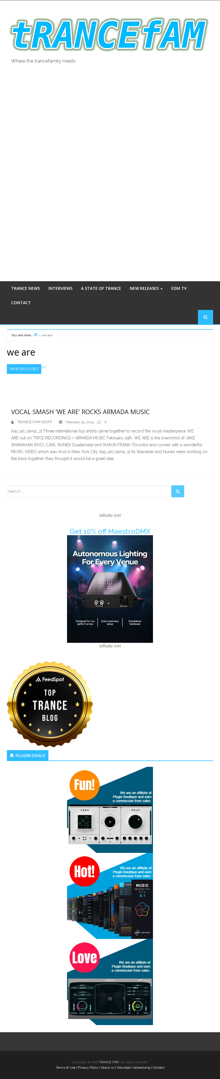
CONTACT (21, 302)
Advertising (141, 1068)
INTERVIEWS (60, 288)
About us (107, 1068)
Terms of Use (65, 1068)
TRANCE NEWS (25, 288)
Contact (158, 1068)
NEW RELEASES (145, 288)
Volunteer (124, 1068)
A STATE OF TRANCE (101, 288)
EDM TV (179, 288)
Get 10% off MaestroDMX (110, 531)
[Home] (35, 334)
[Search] (177, 491)
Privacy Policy (88, 1068)
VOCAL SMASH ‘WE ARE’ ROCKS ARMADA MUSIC (80, 411)
